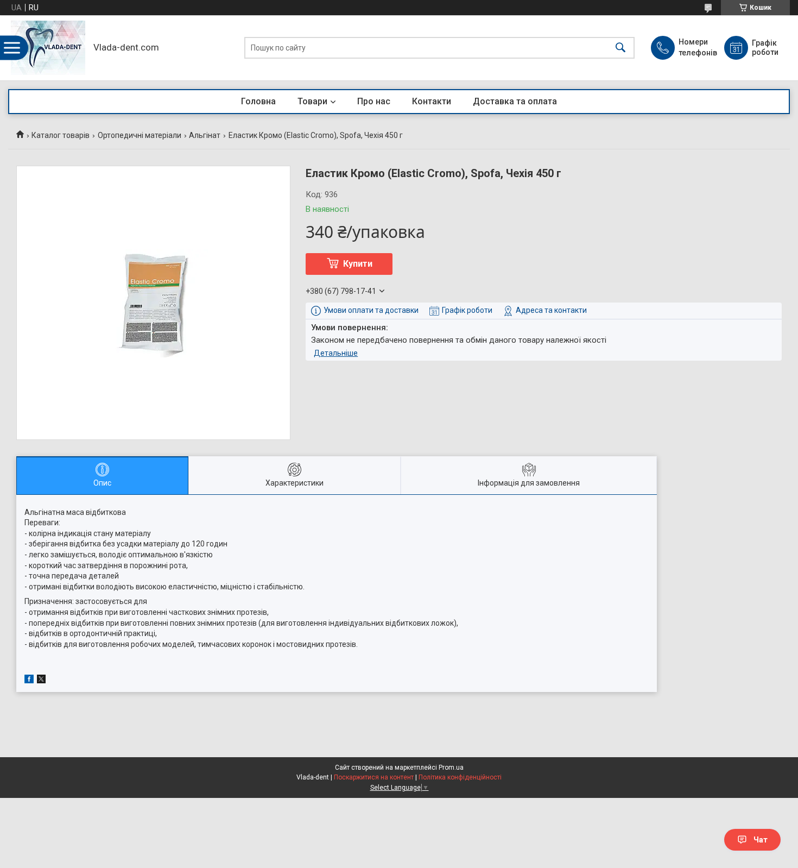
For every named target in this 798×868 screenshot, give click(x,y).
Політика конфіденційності (460, 777)
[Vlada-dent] (48, 48)
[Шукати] (620, 48)
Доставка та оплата (515, 101)
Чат (760, 839)
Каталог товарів (60, 135)
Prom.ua (451, 767)
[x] (41, 680)
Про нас (373, 101)
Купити (357, 264)
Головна (258, 101)
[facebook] (29, 680)
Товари (312, 101)
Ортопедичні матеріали (139, 135)
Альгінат (204, 135)
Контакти (431, 101)
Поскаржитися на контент (374, 777)
